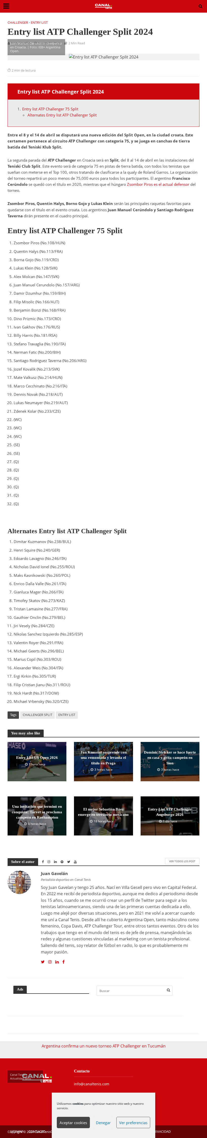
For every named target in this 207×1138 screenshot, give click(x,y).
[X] (43, 962)
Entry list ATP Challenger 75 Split (50, 108)
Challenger (18, 22)
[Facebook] (63, 962)
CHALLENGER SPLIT (37, 714)
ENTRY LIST (66, 714)
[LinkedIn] (57, 962)
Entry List (39, 22)
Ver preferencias (133, 1122)
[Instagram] (50, 962)
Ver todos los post (182, 861)
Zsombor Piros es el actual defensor (158, 184)
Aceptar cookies (73, 1122)
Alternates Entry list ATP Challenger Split (62, 114)
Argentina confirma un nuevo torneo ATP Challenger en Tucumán (104, 1046)
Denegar (103, 1122)
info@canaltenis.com (91, 1084)
